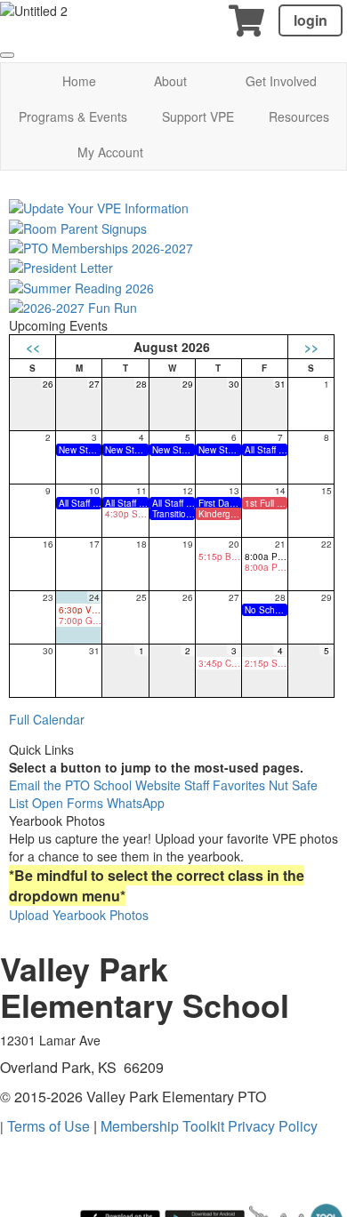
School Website (138, 785)
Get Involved (281, 81)
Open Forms (69, 803)
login (310, 20)
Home (79, 81)
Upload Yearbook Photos (79, 915)
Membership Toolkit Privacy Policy (209, 1126)
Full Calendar (47, 719)
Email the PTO (51, 785)
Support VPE (198, 116)
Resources (299, 116)
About (170, 81)
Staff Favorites (226, 785)
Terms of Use (48, 1126)
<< (33, 347)
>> (311, 347)
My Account (110, 152)
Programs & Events (73, 116)
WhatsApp (136, 803)
